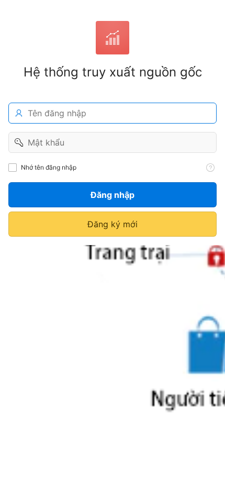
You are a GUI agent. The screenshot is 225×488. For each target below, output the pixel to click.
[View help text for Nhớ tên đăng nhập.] (210, 167)
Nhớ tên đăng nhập (48, 167)
